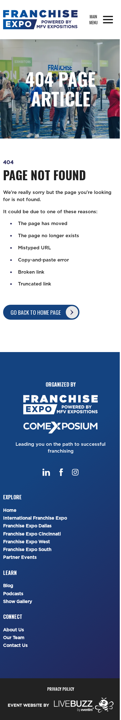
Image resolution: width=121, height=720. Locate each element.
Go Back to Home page (36, 312)
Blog (8, 585)
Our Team (14, 637)
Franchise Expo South (27, 549)
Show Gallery (17, 601)
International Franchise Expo (35, 518)
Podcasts (13, 593)
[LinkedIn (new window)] (46, 472)
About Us (13, 630)
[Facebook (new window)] (61, 472)
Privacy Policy (60, 689)
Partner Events (20, 557)
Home (9, 510)
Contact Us (15, 645)
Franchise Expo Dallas (27, 526)
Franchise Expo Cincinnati (32, 534)
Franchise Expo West (26, 541)
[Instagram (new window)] (75, 472)
